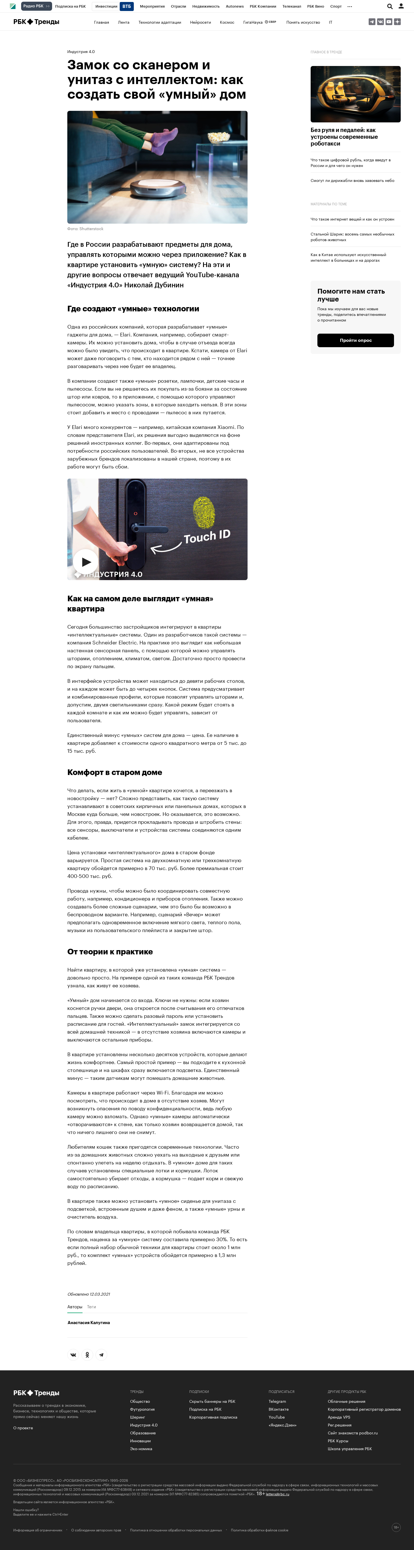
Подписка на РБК (205, 1408)
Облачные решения (346, 1401)
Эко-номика (141, 1448)
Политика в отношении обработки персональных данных (176, 1529)
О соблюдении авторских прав (96, 1529)
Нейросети (200, 22)
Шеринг (137, 1416)
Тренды (46, 21)
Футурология (142, 1408)
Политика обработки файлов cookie (259, 1529)
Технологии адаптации (160, 22)
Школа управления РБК (350, 1448)
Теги (91, 1306)
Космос (227, 22)
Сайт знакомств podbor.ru (353, 1432)
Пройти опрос (356, 340)
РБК (19, 21)
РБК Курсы (338, 1440)
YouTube (277, 1416)
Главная (101, 22)
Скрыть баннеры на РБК (212, 1401)
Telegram (277, 1401)
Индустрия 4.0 (81, 51)
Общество (140, 1401)
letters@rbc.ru (277, 1493)
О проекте (23, 1427)
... (349, 5)
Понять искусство (303, 22)
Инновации (140, 1440)
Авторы (75, 1306)
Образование (143, 1432)
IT (330, 22)
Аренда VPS (339, 1416)
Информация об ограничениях (37, 1529)
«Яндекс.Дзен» (283, 1424)
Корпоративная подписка (213, 1416)
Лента (124, 22)
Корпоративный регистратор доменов (364, 1408)
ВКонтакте (279, 1408)
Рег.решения (339, 1424)
